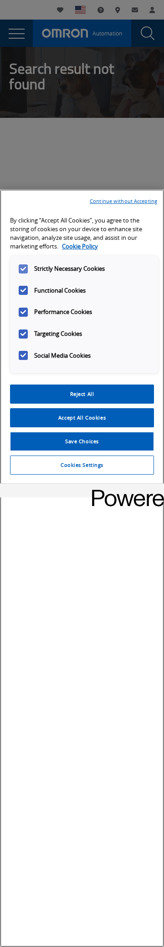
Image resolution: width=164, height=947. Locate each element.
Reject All (82, 393)
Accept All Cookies (82, 417)
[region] (82, 568)
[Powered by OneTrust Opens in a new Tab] (124, 491)
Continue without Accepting (123, 201)
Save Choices (82, 441)
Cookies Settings (82, 464)
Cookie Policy (80, 246)
